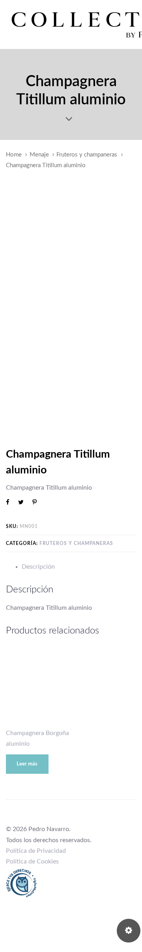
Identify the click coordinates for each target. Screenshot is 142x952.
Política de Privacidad (36, 851)
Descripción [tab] (38, 567)
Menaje (39, 155)
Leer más (27, 764)
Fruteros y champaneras (86, 155)
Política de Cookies (32, 861)
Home (14, 155)
